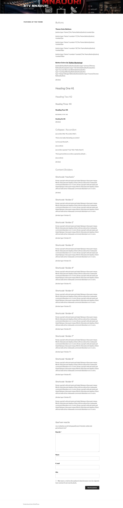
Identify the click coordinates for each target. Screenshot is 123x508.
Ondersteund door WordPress (31, 504)
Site (56, 472)
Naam (57, 455)
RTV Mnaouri (36, 6)
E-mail (57, 463)
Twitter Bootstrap (75, 63)
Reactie (58, 432)
